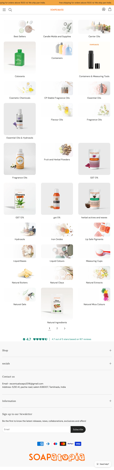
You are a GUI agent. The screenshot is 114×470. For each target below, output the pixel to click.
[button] (4, 10)
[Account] (104, 9)
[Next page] (64, 328)
